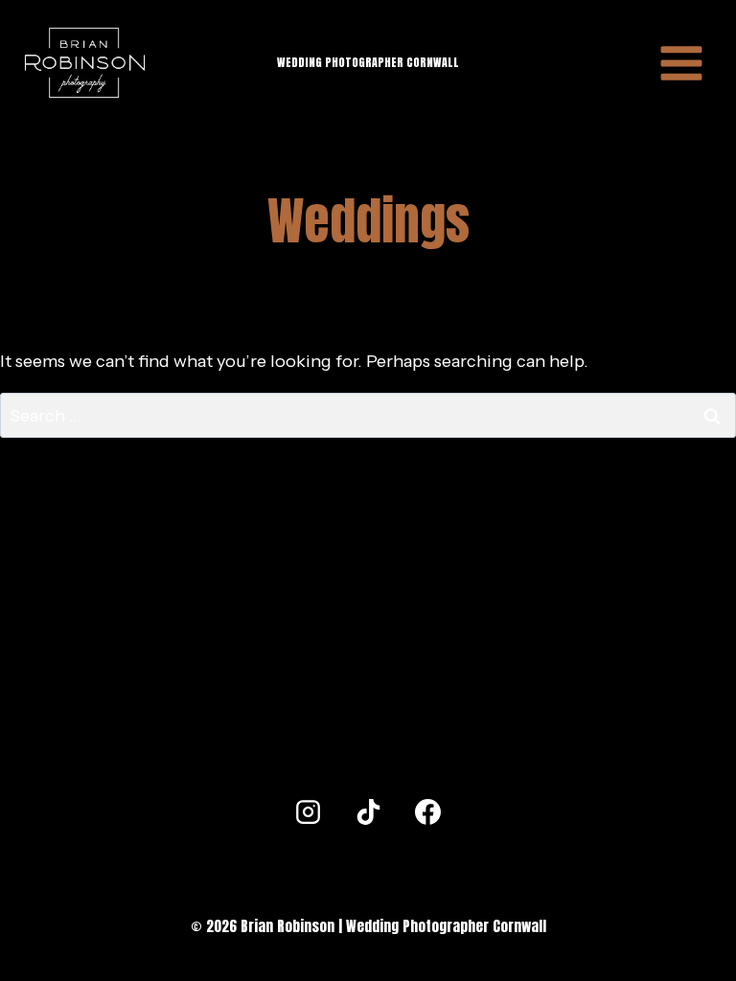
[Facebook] (427, 812)
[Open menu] (682, 63)
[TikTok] (368, 812)
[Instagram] (308, 812)
